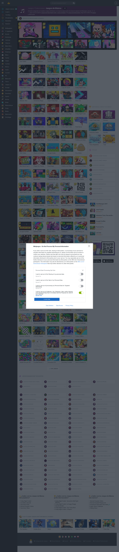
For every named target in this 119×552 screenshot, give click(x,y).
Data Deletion (49, 305)
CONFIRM (47, 299)
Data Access (59, 305)
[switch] (81, 274)
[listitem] (59, 270)
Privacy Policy (69, 305)
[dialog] (59, 276)
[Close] (89, 246)
